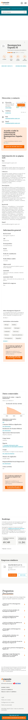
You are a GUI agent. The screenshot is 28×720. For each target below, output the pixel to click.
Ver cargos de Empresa (8, 453)
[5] (14, 52)
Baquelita (18, 338)
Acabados (7, 331)
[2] (10, 52)
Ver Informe (12, 575)
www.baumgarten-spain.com (12, 118)
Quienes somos (5, 687)
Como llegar (8, 107)
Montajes (16, 328)
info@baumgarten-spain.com (12, 123)
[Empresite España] (5, 3)
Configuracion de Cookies (7, 702)
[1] (8, 52)
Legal (2, 697)
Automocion (8, 328)
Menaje (6, 324)
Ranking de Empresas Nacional (16, 528)
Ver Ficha (22, 575)
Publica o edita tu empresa (8, 691)
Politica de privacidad (6, 705)
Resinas (7, 335)
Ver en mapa (21, 105)
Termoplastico (8, 338)
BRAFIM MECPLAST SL (15, 565)
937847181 (8, 113)
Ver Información (7, 426)
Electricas (15, 331)
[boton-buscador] (25, 12)
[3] (11, 52)
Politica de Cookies (6, 700)
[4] (13, 52)
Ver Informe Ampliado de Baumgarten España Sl (14, 357)
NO (3, 422)
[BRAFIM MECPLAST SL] (5, 566)
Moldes (14, 324)
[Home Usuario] (22, 3)
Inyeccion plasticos (17, 335)
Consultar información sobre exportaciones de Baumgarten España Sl (13, 446)
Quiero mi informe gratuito (14, 146)
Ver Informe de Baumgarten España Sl (14, 717)
